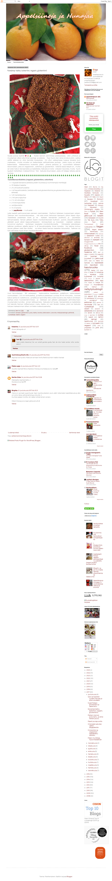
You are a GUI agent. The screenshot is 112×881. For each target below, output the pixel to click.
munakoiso (98, 285)
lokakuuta (92, 746)
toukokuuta (92, 759)
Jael (17, 310)
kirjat (92, 272)
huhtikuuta (92, 762)
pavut (90, 296)
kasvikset (94, 265)
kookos (40, 312)
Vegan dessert (97, 229)
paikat (96, 292)
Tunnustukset (88, 224)
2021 (88, 681)
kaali (90, 261)
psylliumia (18, 210)
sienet (90, 313)
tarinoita (100, 321)
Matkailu (100, 205)
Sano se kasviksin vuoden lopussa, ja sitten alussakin (95, 698)
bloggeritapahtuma (90, 243)
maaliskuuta (92, 765)
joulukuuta (92, 694)
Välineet (101, 233)
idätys (86, 254)
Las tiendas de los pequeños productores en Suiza (94, 465)
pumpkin (100, 298)
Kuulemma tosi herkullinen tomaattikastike (97, 536)
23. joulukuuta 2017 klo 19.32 (39, 355)
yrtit (97, 327)
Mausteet (93, 207)
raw (98, 304)
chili (99, 244)
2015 (88, 777)
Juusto (87, 195)
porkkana (90, 298)
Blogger (69, 876)
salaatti (86, 309)
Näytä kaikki (100, 446)
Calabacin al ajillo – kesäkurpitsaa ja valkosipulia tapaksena (94, 386)
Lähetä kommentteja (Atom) (21, 436)
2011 (88, 788)
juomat (94, 256)
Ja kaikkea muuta (92, 408)
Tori (93, 222)
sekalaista (88, 311)
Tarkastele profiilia (90, 85)
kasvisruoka (91, 267)
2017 (88, 692)
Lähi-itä (100, 203)
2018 (88, 689)
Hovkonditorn (91, 487)
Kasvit (101, 197)
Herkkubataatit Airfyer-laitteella (98, 525)
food (96, 246)
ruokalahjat (11, 314)
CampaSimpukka (92, 380)
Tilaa (94, 129)
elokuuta (91, 751)
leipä (101, 280)
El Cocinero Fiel (92, 462)
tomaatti (96, 323)
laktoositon (46, 312)
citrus (86, 246)
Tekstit (89, 659)
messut (86, 285)
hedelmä (88, 252)
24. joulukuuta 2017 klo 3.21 (30, 366)
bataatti (96, 240)
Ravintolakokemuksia (19, 62)
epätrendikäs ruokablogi (91, 395)
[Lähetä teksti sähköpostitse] (27, 310)
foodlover (88, 248)
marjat (97, 282)
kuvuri (90, 278)
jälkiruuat (99, 258)
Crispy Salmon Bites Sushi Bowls (92, 482)
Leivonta (53, 312)
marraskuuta (93, 743)
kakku (35, 312)
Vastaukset (18, 336)
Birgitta (14, 390)
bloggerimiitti (88, 242)
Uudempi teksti (13, 432)
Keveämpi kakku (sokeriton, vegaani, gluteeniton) (95, 710)
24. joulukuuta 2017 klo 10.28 (31, 377)
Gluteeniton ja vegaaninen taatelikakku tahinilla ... (93, 732)
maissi (90, 282)
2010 (88, 790)
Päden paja (16, 366)
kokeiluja (100, 272)
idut (99, 252)
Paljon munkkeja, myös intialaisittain (95, 739)
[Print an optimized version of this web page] (89, 509)
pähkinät (71, 312)
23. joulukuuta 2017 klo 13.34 (32, 339)
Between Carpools (93, 472)
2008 (88, 796)
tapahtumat (88, 321)
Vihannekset (89, 234)
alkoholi (86, 237)
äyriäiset (86, 330)
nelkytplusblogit (62, 312)
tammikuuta (92, 770)
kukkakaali (88, 276)
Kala (94, 197)
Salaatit (100, 216)
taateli (18, 314)
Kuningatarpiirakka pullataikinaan (97, 438)
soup (85, 315)
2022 (88, 678)
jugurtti (100, 254)
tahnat (94, 319)
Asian (86, 187)
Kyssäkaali (94, 201)
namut (94, 287)
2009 (88, 793)
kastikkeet (99, 263)
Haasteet (87, 191)
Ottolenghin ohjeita (91, 209)
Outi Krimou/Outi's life (20, 355)
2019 (88, 686)
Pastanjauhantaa (92, 422)
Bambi (95, 187)
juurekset (87, 258)
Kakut (86, 197)
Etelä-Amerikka (94, 189)
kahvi (98, 261)
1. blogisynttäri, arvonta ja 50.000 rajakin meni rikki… (98, 547)
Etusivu (9, 62)
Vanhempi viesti (74, 432)
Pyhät (92, 211)
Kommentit (91, 662)
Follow (86, 504)
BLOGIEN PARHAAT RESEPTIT (100, 851)
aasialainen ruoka (93, 235)
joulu (31, 312)
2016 (88, 774)
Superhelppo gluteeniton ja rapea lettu (93, 704)
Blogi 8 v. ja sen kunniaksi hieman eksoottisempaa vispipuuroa (94, 572)
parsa (95, 294)
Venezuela (94, 231)
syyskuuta (92, 748)
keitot (93, 270)
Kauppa (90, 199)
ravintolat (88, 304)
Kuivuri (100, 199)
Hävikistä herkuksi (91, 193)
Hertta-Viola (16, 377)
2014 (88, 779)
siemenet (100, 311)
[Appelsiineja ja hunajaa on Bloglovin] (90, 516)
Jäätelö (97, 195)
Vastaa (14, 332)
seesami (97, 309)
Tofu (101, 220)
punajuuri (93, 300)
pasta (101, 294)
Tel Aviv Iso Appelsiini (90, 103)
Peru (85, 211)
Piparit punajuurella (95, 721)
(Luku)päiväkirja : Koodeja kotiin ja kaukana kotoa (97, 413)
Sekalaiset (91, 218)
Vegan (99, 226)
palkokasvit (88, 294)
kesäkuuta (92, 757)
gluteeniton (25, 312)
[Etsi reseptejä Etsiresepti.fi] (93, 602)
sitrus (98, 313)
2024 (88, 673)
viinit (98, 325)
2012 (88, 785)
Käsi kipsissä (90, 98)
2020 (88, 684)
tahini (100, 317)
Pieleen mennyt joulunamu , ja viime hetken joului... (95, 716)
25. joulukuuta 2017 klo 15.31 (28, 390)
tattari (88, 323)
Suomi (101, 218)
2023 (88, 675)
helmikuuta (92, 768)
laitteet (98, 278)
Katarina (15, 327)
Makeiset (91, 205)
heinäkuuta (92, 754)
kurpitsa (100, 276)
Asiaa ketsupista (96, 424)
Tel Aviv (91, 220)
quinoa (99, 302)
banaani (18, 312)
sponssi (92, 315)
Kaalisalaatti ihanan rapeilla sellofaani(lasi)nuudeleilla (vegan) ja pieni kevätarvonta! (94, 559)
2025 (88, 670)
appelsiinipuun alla (93, 97)
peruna (100, 296)
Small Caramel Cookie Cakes (96, 491)
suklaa (100, 315)
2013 (88, 782)
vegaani (22, 314)
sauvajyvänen (91, 434)
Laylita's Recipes (92, 479)
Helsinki (97, 191)
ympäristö (87, 328)
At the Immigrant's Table (93, 453)
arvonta (96, 237)
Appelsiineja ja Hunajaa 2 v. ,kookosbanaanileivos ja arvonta (98, 584)
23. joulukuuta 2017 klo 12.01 (29, 327)
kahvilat (87, 263)
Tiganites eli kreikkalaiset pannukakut (97, 399)
